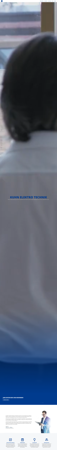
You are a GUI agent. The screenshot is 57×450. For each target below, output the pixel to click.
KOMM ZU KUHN (6, 399)
